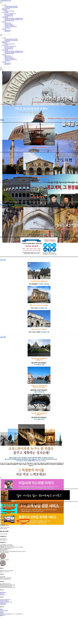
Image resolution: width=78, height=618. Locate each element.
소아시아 (2, 611)
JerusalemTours (9, 613)
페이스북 (2, 593)
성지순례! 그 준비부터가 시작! (6, 601)
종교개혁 (2, 612)
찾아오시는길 (2, 594)
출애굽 (1, 609)
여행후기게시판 (3, 603)
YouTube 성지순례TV (4, 600)
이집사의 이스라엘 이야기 (5, 599)
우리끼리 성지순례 (4, 610)
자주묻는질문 (2, 604)
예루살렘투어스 (8, 104)
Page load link (2, 614)
